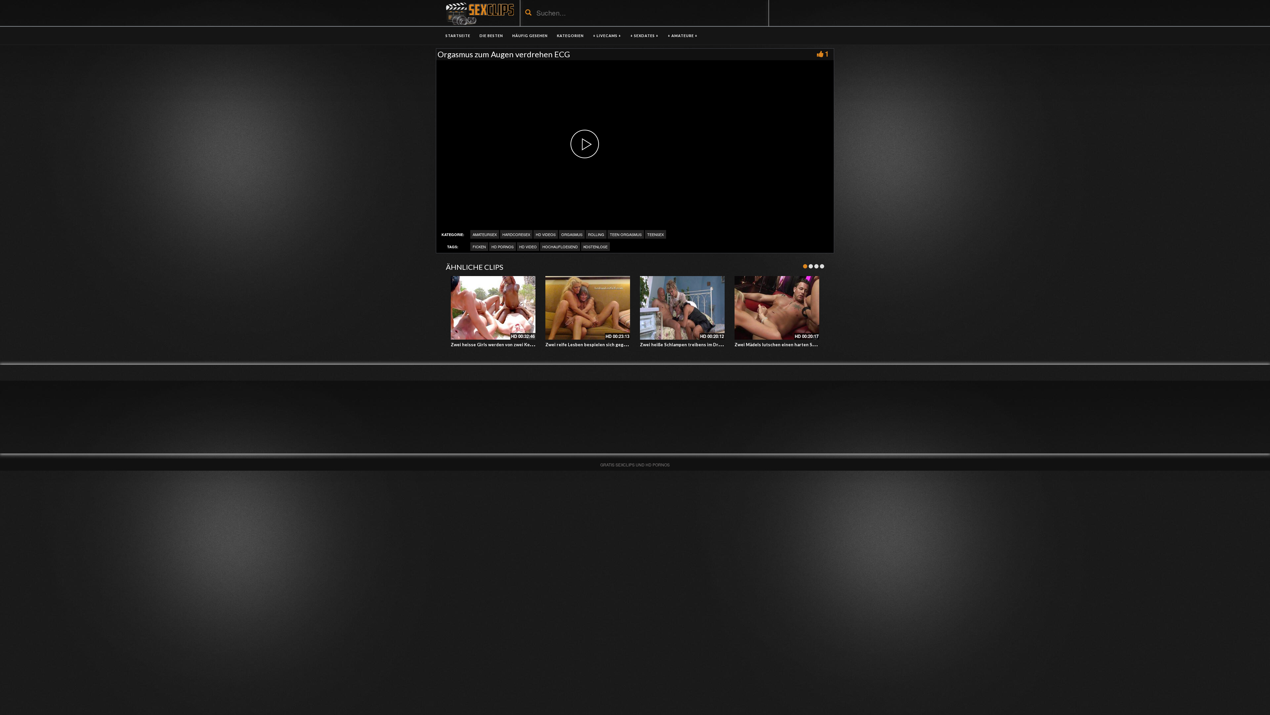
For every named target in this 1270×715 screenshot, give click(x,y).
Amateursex (485, 234)
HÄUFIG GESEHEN (530, 35)
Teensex (655, 234)
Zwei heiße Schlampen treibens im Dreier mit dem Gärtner (701, 344)
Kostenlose (595, 246)
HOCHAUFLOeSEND (560, 246)
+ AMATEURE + (683, 35)
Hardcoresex (516, 234)
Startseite (457, 35)
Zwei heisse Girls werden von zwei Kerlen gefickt (502, 344)
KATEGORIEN (570, 35)
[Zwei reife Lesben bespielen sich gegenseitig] (587, 308)
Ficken (479, 246)
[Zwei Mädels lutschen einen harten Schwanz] (777, 308)
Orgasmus (571, 234)
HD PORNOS (502, 246)
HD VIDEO (528, 246)
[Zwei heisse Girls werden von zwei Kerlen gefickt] (493, 308)
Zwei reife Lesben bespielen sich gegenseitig (593, 344)
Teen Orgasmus (626, 234)
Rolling (596, 234)
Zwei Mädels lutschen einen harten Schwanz (781, 344)
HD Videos (546, 234)
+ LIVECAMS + (607, 35)
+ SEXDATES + (644, 35)
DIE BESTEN (491, 35)
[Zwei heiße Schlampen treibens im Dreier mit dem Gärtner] (682, 308)
